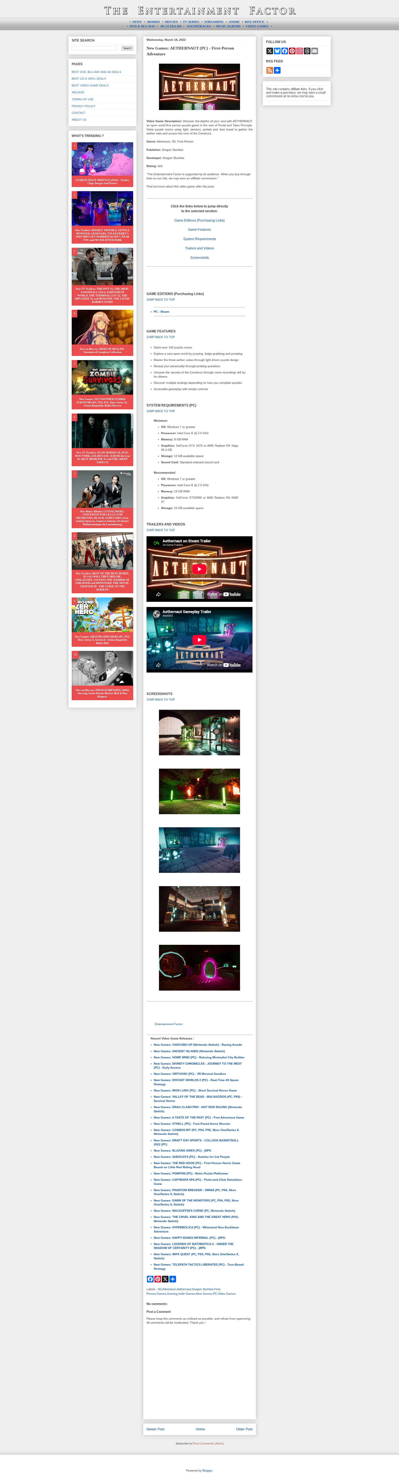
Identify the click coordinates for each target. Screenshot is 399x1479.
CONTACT (79, 112)
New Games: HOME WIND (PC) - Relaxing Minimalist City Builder (199, 1057)
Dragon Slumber (202, 1289)
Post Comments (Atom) (208, 1443)
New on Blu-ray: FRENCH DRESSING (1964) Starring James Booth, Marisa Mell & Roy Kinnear (102, 693)
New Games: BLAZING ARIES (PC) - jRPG (182, 1150)
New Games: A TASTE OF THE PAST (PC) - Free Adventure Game (199, 1117)
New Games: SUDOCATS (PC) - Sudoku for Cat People (192, 1156)
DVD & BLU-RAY (142, 26)
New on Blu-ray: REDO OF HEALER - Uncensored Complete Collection (102, 350)
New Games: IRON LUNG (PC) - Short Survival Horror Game (195, 1090)
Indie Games (186, 1293)
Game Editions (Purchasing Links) (199, 220)
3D (159, 1289)
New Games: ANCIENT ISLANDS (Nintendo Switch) (189, 1051)
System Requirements (199, 239)
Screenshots (199, 257)
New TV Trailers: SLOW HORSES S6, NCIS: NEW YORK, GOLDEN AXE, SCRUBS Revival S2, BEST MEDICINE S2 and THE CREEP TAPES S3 (102, 457)
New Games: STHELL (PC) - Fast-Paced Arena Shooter (192, 1123)
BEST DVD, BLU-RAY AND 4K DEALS (96, 72)
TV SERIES (191, 22)
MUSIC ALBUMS (228, 26)
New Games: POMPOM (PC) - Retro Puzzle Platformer (191, 1173)
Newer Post (156, 1429)
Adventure (169, 1289)
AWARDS (153, 22)
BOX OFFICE (254, 22)
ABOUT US (79, 119)
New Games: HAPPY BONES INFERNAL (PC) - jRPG (189, 1237)
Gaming (172, 1293)
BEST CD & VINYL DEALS (89, 78)
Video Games (227, 1293)
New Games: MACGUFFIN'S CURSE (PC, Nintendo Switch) (194, 1210)
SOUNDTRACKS (199, 26)
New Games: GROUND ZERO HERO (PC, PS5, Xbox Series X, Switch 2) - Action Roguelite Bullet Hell (102, 640)
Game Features (199, 229)
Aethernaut (184, 1289)
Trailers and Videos (199, 248)
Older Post (244, 1429)
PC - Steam (161, 311)
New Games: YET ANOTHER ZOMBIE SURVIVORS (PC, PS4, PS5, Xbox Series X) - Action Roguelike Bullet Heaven (102, 402)
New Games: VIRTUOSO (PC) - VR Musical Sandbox (190, 1073)
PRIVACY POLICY (83, 106)
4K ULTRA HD (171, 26)
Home (200, 1429)
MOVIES (171, 22)
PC (215, 1293)
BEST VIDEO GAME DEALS (90, 85)
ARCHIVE (78, 92)
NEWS (137, 22)
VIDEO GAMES (257, 26)
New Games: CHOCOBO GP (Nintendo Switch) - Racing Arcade (198, 1044)
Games (161, 1293)
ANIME (234, 22)
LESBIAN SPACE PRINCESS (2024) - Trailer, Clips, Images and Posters (102, 181)
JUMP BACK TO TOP (161, 299)
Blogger (207, 1470)
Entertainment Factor (169, 1024)
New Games (204, 1293)
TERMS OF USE (83, 99)
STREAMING (214, 22)
